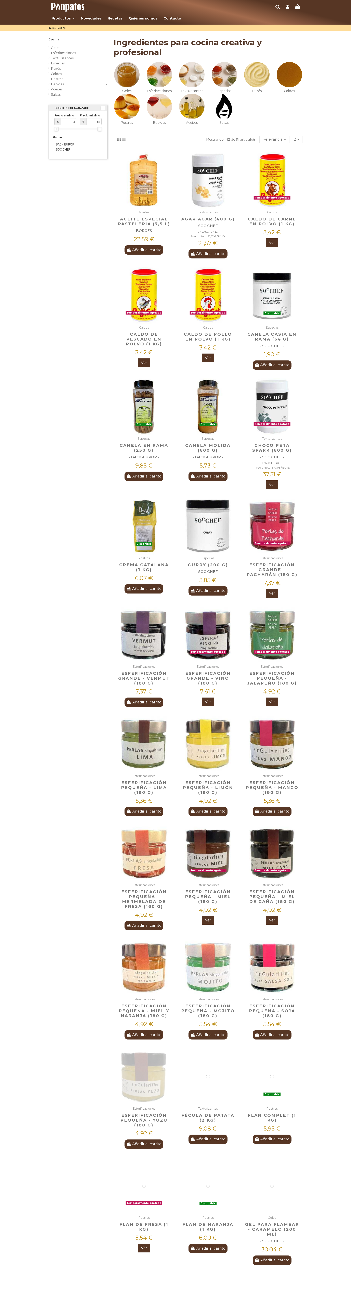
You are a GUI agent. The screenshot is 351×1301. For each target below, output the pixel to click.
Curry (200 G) (208, 564)
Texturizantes (192, 91)
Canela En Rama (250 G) (144, 448)
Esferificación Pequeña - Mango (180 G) (272, 787)
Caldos (289, 91)
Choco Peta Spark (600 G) (272, 448)
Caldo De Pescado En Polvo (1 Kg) (144, 339)
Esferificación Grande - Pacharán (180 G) (272, 569)
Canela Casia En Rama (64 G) (272, 337)
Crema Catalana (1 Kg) (144, 567)
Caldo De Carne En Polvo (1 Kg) (272, 221)
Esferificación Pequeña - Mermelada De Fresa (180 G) (144, 899)
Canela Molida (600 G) (208, 448)
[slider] (56, 129)
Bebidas (159, 123)
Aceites (192, 123)
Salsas (224, 123)
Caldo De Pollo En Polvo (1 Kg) (208, 337)
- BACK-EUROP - (144, 457)
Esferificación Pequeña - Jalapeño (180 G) (272, 678)
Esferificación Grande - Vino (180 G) (208, 678)
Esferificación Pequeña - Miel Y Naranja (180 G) (144, 1011)
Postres (127, 123)
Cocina (54, 39)
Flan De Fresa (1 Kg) (143, 1227)
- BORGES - (143, 231)
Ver (272, 242)
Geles (126, 91)
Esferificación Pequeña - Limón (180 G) (208, 787)
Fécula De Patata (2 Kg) (207, 1118)
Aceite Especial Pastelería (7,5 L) (144, 221)
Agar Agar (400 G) (208, 219)
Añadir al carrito (146, 250)
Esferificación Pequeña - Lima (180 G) (144, 787)
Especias (224, 91)
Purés (257, 91)
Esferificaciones (159, 91)
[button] (63, 18)
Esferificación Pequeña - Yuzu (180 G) (144, 1120)
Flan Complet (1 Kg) (272, 1118)
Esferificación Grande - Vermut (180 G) (144, 678)
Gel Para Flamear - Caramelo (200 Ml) (272, 1229)
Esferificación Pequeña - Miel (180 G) (208, 896)
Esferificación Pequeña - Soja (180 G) (272, 1011)
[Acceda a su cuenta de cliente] (287, 7)
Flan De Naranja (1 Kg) (207, 1227)
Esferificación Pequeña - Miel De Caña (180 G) (272, 896)
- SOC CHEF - (208, 226)
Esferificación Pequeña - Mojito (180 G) (208, 1011)
